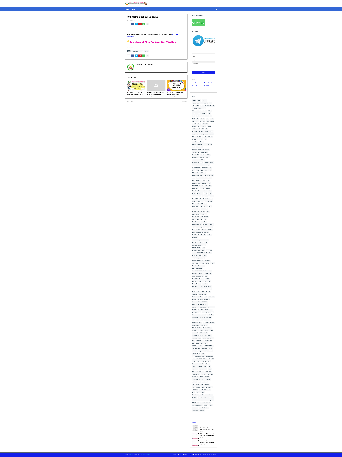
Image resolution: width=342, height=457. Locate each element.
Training (208, 379)
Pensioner (194, 273)
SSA (193, 343)
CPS (198, 170)
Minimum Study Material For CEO (200, 240)
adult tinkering (210, 121)
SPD (193, 340)
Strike (201, 345)
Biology (201, 131)
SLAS (211, 330)
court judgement (196, 167)
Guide (199, 201)
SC (203, 312)
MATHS (146, 51)
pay (203, 265)
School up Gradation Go (198, 320)
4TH (193, 116)
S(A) (196, 312)
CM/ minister (195, 154)
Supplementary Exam (207, 348)
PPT (209, 281)
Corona (194, 165)
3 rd (209, 113)
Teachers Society (206, 361)
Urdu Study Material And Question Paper (202, 395)
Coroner (200, 165)
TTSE (209, 389)
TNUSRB (207, 376)
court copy (206, 165)
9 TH (197, 121)
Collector (203, 154)
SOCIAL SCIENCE (196, 338)
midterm (210, 234)
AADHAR (202, 121)
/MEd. (199, 100)
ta (206, 351)
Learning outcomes (202, 227)
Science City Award (197, 322)
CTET (210, 170)
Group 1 (194, 201)
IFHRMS (203, 211)
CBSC (201, 139)
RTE (211, 309)
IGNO (208, 211)
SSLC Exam (195, 345)
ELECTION (204, 185)
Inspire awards (204, 216)
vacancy (194, 397)
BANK (198, 129)
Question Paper (202, 294)
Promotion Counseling (205, 286)
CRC (202, 170)
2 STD (198, 113)
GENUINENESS (206, 196)
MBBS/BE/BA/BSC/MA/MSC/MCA (200, 232)
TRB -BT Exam (195, 384)
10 (193, 105)
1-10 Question (131, 20)
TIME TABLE (199, 371)
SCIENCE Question (196, 327)
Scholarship (195, 315)
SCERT (207, 312)
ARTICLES (203, 126)
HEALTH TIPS (195, 203)
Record (194, 299)
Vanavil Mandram (196, 400)
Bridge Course (195, 134)
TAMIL (203, 353)
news (193, 253)
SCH (212, 312)
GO (212, 196)
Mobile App (195, 242)
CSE (206, 170)
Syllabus (202, 351)
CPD (193, 170)
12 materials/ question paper (199, 110)
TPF (203, 379)
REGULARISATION (202, 302)
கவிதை (206, 405)
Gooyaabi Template (145, 454)
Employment (195, 188)
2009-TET (204, 113)
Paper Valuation (196, 265)
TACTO (210, 351)
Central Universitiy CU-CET (198, 144)
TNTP (201, 376)
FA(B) (210, 193)
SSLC (206, 343)
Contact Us (194, 85)
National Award (196, 250)
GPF (211, 198)
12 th (209, 110)
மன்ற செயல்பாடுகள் (204, 407)
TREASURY (195, 389)
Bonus (206, 131)
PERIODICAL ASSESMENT (205, 273)
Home (174, 454)
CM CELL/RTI (204, 152)
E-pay (203, 180)
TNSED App (210, 374)
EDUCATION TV (196, 185)
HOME (205, 206)
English (194, 191)
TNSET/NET (195, 376)
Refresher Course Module (204, 299)
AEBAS (194, 123)
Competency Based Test (198, 160)
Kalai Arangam (196, 222)
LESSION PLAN (196, 229)
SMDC (205, 333)
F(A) (205, 193)
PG (206, 276)
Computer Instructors (197, 162)
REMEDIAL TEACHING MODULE (199, 304)
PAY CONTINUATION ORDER (199, 271)
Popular (194, 422)
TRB (199, 382)
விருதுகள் (202, 410)
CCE (205, 139)
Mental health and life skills (198, 234)
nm (200, 255)
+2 (203, 100)
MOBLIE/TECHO (203, 242)
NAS (204, 247)
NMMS (204, 255)
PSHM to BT (204, 289)
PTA (210, 289)
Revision (194, 309)
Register (194, 302)
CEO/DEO (209, 144)
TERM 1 (207, 364)
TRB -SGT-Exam (196, 387)
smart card (195, 333)
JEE (202, 219)
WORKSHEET (195, 402)
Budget (204, 136)
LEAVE (210, 227)
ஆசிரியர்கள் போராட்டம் (197, 405)
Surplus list (195, 351)
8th (193, 121)
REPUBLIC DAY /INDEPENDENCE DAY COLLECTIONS (201, 307)
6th (197, 118)
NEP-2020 (209, 250)
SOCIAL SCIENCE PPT (197, 335)
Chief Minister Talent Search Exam (200, 149)
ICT (206, 209)
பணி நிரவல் (194, 407)
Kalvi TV (204, 222)
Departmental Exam (197, 175)
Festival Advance (196, 196)
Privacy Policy (195, 83)
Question (194, 294)
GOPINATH (195, 198)
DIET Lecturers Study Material (204, 178)
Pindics (200, 281)
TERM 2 (194, 366)
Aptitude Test (195, 126)
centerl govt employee (197, 141)
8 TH (212, 118)
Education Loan (196, 183)
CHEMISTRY (199, 147)
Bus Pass (210, 136)
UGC (193, 392)
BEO (207, 129)
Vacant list (210, 397)
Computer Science (209, 162)
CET (193, 147)
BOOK (211, 131)
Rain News (211, 296)
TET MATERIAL (202, 369)
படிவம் (211, 405)
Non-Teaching (195, 258)
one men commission (197, 260)
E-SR (208, 180)
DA (193, 172)
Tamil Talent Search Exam (198, 358)
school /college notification (206, 315)
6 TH (193, 118)
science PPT (204, 325)
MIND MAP (195, 237)
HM (201, 206)
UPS (203, 392)
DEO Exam (202, 172)
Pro (199, 284)
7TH (207, 118)
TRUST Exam (203, 389)
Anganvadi (205, 123)
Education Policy (206, 183)
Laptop (194, 227)
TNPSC (203, 374)
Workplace (210, 400)
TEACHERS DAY (196, 361)
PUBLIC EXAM (195, 291)
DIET (193, 178)
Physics (194, 281)
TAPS (208, 358)
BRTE (193, 136)
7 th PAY (202, 118)
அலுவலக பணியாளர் (205, 402)
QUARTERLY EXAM (205, 291)
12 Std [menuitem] (133, 9)
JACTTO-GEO (195, 219)
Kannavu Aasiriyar (196, 224)
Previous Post (129, 101)
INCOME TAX (195, 216)
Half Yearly (210, 201)
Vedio (204, 400)
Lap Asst (211, 224)
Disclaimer (206, 85)
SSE (202, 343)
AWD (193, 129)
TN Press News (207, 371)
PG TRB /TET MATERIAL (198, 278)
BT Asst (199, 136)
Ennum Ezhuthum (202, 191)
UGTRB (198, 392)
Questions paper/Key (197, 296)
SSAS (197, 343)
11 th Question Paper (209, 105)
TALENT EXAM (196, 353)
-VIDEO (194, 100)
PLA (205, 281)
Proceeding (195, 286)
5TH (210, 116)
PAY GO (209, 271)
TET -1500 (194, 369)
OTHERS (202, 263)
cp (210, 167)
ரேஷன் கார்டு (195, 410)
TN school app (195, 374)
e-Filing (198, 180)
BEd (203, 129)
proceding (204, 284)
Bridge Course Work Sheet (207, 134)
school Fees (195, 317)
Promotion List (196, 289)
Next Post (184, 101)
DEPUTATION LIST (208, 175)
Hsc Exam (194, 209)
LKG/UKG (204, 229)
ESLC (210, 191)
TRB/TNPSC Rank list (207, 387)
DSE (193, 180)
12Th (193, 113)
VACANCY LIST (202, 397)
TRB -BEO (204, 382)
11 (201, 105)
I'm (202, 209)
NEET (203, 250)
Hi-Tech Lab (203, 203)
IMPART (204, 214)
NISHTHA (194, 255)
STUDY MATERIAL (209, 345)
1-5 (210, 103)
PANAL (212, 263)
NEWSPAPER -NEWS (202, 253)
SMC (201, 333)
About (179, 454)
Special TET (199, 340)
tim (193, 371)
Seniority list (195, 330)
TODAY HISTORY (196, 379)
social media (208, 335)
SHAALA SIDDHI (204, 330)
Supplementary (196, 348)
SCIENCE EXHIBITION (209, 322)
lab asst (205, 224)
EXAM (193, 193)
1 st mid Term (195, 103)
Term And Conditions (209, 83)
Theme (131, 454)
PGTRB (207, 278)
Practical (194, 284)
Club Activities (195, 152)
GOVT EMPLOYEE (204, 198)
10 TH (141, 51)
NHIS (210, 253)
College (209, 154)
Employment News (205, 188)
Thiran (210, 369)
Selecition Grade (207, 327)
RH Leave (200, 309)
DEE (197, 172)
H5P (204, 201)
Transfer (194, 382)
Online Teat (207, 260)
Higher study (195, 206)
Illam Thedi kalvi (196, 214)
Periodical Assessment (197, 276)
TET (210, 366)
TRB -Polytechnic (205, 384)
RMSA (206, 309)
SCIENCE (208, 320)
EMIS (210, 185)
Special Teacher (208, 340)
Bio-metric (194, 131)
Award (209, 126)
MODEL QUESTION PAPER (198, 245)
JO (205, 219)
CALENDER (195, 139)
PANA (207, 263)
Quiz (205, 296)
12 (204, 108)
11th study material (197, 108)
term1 (205, 366)
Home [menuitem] (127, 9)
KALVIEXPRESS (147, 64)
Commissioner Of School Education (200, 157)
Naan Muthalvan (196, 247)
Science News (195, 325)
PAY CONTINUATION (197, 268)
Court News (205, 167)
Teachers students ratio (198, 364)
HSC (210, 206)
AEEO (199, 123)
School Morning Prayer (205, 317)
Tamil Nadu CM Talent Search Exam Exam (202, 356)
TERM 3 (200, 366)
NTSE (202, 258)
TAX (213, 358)
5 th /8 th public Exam (201, 116)
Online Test (195, 263)
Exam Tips (199, 193)
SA (199, 312)
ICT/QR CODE (195, 211)
